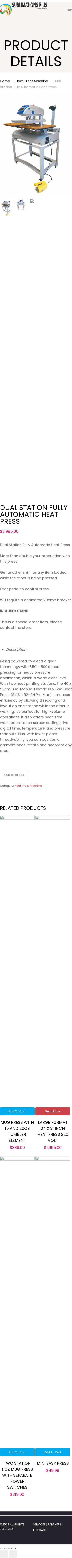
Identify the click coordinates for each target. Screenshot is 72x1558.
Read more (52, 1111)
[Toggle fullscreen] (10, 1548)
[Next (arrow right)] (13, 1554)
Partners (55, 1524)
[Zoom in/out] (14, 1548)
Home (5, 81)
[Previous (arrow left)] (4, 1554)
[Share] (5, 1548)
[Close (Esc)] (1, 1548)
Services (39, 1524)
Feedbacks (40, 1530)
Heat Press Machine (32, 81)
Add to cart (17, 1111)
